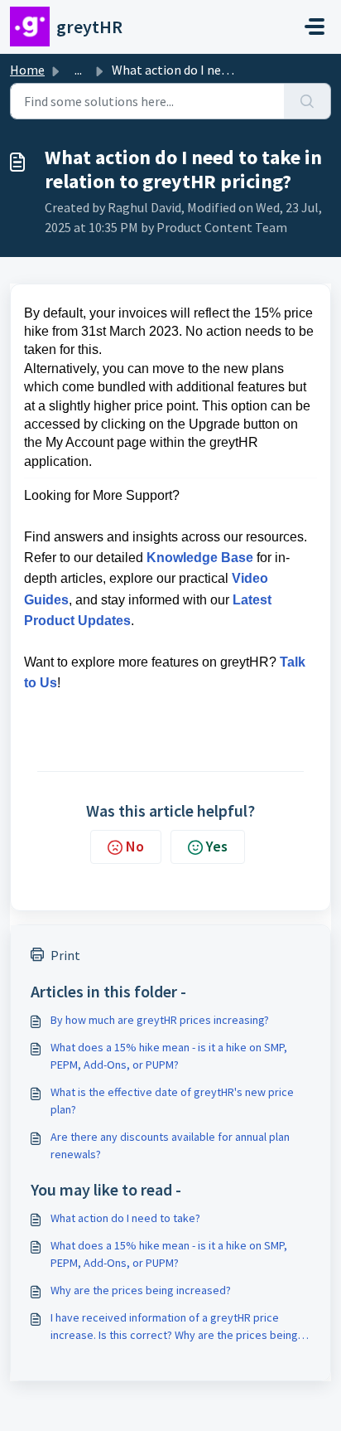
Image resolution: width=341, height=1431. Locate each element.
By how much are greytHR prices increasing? (159, 1019)
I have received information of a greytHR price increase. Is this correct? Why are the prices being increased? (174, 1327)
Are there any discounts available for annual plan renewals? (170, 1145)
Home (27, 69)
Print (65, 955)
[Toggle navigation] (314, 26)
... (78, 69)
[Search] (307, 101)
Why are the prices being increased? (140, 1290)
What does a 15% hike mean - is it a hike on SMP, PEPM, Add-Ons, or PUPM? (168, 1056)
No (135, 846)
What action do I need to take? (125, 1217)
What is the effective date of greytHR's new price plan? (172, 1100)
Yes (217, 846)
